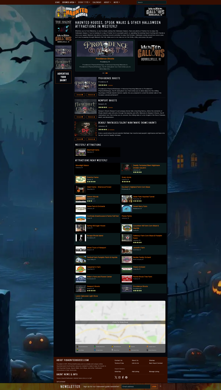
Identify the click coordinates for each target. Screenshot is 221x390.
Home (57, 2)
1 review (110, 85)
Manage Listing (154, 371)
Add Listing (135, 371)
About (107, 2)
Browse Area (68, 2)
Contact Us (118, 360)
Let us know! (61, 381)
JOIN (154, 387)
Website (91, 95)
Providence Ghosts (109, 78)
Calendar (97, 2)
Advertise (118, 371)
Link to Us (135, 363)
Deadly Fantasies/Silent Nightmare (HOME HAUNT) (127, 122)
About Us (135, 360)
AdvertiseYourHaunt (63, 77)
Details (79, 95)
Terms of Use (119, 363)
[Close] (160, 386)
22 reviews (110, 130)
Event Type (83, 2)
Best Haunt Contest (156, 363)
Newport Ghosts (105, 58)
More (116, 2)
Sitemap (152, 360)
